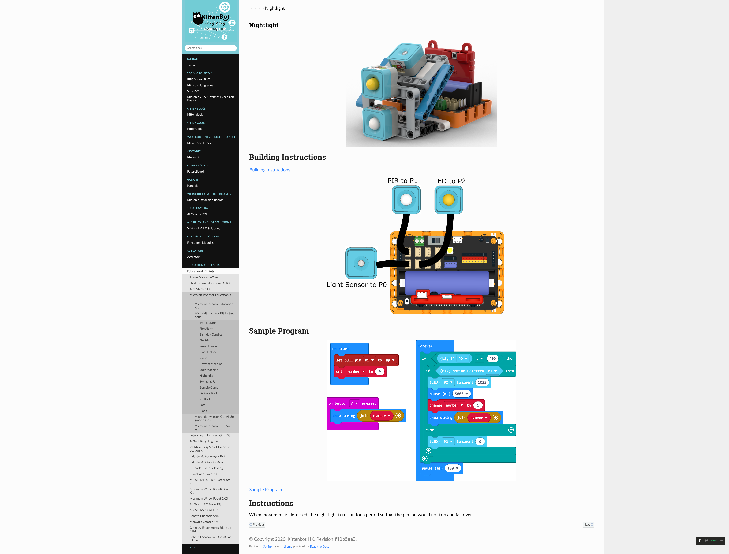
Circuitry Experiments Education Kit (210, 529)
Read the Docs (319, 546)
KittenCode (194, 128)
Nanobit (192, 185)
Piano (203, 410)
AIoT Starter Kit (200, 289)
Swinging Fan (208, 381)
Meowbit (193, 157)
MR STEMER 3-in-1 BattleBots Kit (210, 481)
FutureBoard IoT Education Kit (210, 435)
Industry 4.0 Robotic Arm (206, 462)
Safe (202, 405)
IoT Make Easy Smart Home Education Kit (210, 449)
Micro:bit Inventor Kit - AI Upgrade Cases (214, 418)
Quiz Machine (209, 369)
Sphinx (267, 546)
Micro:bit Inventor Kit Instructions (214, 315)
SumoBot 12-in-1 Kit (203, 474)
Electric (205, 340)
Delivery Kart (208, 393)
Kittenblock (195, 114)
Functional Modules (200, 242)
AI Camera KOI (197, 214)
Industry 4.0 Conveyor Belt (207, 456)
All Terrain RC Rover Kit (205, 504)
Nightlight (206, 375)
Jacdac (191, 65)
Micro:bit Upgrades (200, 85)
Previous (258, 524)
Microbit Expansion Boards (205, 200)
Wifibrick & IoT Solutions (203, 228)
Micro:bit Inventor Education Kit (210, 296)
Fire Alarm (206, 328)
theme (288, 546)
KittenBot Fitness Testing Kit (209, 468)
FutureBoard (195, 171)
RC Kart (205, 399)
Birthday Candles (211, 334)
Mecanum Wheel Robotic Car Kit (209, 491)
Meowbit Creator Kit (204, 521)
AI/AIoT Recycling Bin (204, 441)
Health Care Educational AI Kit (210, 283)
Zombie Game (209, 387)
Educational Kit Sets (200, 271)
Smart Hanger (209, 346)
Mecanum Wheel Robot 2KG (209, 498)
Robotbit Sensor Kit (210, 539)
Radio (203, 358)
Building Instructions (269, 170)
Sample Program (265, 489)
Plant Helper (208, 352)
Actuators (193, 256)
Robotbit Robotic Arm (204, 516)
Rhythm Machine (211, 364)
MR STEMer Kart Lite (204, 510)
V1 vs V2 (193, 91)
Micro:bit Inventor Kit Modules (214, 428)
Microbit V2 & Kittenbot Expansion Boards (210, 98)
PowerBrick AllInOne (204, 277)
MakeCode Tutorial (199, 143)
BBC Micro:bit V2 (199, 79)
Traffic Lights (208, 322)
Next (587, 524)
